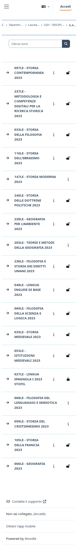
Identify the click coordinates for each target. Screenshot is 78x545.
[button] (45, 6)
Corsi (3, 25)
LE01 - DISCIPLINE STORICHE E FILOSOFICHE (54, 25)
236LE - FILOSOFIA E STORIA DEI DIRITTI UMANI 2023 (30, 266)
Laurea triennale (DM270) (33, 25)
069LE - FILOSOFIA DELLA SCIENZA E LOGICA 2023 (28, 313)
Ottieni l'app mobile (20, 526)
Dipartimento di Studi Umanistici (16, 25)
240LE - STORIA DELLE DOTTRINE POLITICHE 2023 (27, 200)
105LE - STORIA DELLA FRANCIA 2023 (26, 445)
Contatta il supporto (27, 501)
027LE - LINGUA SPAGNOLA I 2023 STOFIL (28, 379)
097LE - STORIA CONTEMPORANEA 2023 (29, 73)
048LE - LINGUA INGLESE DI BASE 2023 (27, 290)
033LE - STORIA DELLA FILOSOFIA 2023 (28, 134)
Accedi (65, 6)
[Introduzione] (54, 72)
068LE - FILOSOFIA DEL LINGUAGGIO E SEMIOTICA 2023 (35, 403)
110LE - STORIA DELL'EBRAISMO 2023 (26, 158)
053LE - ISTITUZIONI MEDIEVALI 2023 (27, 355)
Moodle (30, 538)
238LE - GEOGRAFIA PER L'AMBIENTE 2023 (29, 224)
